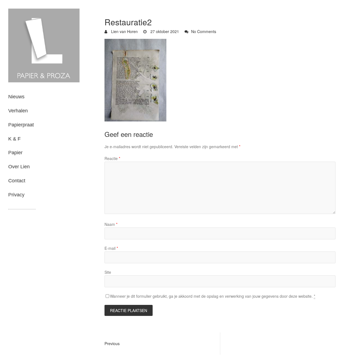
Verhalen (18, 110)
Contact (16, 180)
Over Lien (19, 166)
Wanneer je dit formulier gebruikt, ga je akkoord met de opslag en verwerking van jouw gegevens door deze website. (212, 296)
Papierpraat (21, 125)
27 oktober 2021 (164, 31)
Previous (112, 343)
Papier (15, 152)
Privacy (16, 194)
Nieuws (16, 96)
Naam (111, 224)
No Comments (203, 31)
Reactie (112, 158)
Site (108, 272)
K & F (14, 139)
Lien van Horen (124, 31)
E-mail (111, 248)
